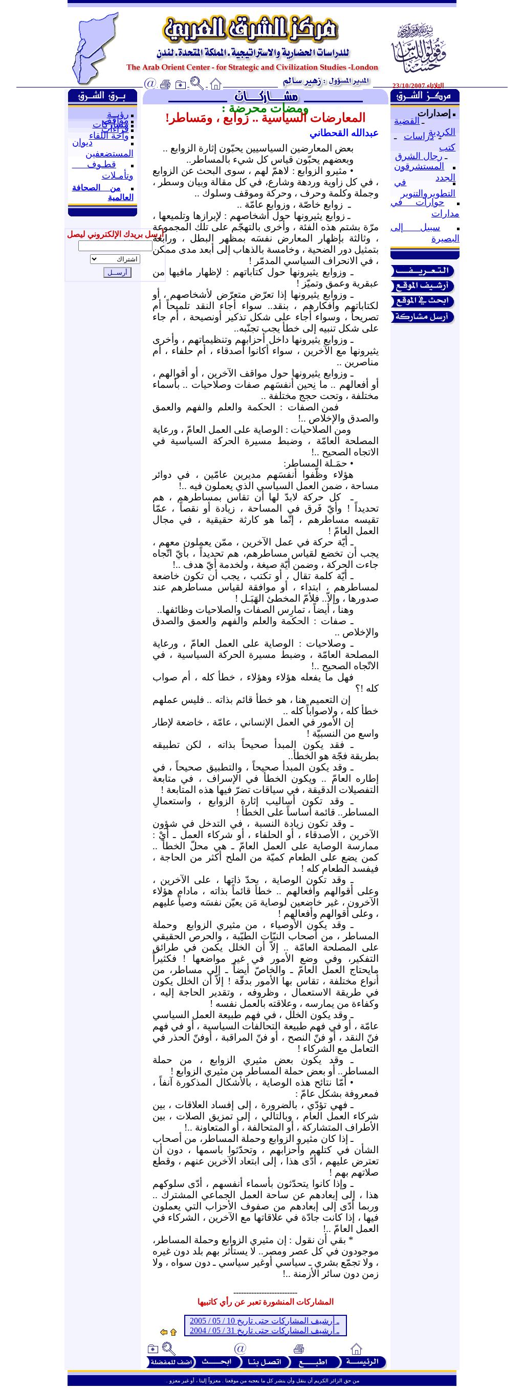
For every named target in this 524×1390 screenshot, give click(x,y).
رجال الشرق (419, 156)
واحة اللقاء (109, 135)
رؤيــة (118, 114)
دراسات (419, 136)
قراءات (115, 129)
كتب (447, 147)
